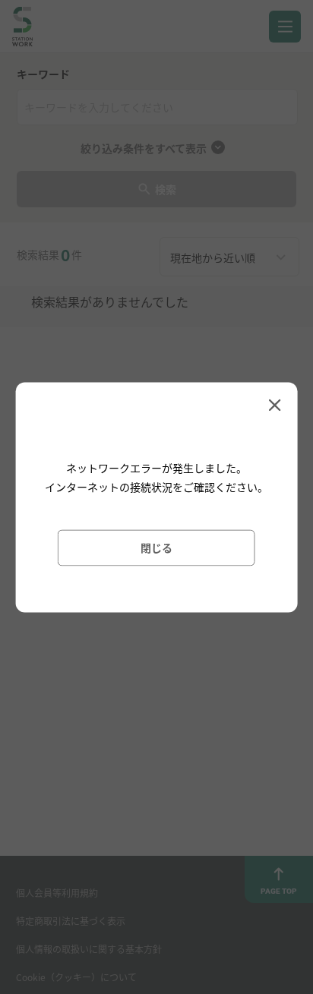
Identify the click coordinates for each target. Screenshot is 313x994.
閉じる (156, 546)
